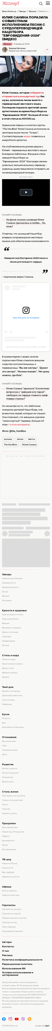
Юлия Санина (29, 445)
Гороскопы (8, 905)
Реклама (7, 955)
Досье (5, 592)
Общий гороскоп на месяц (14, 918)
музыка (8, 439)
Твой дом (7, 687)
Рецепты (6, 719)
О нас (5, 951)
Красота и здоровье (14, 610)
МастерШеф (8, 872)
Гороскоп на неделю (11, 914)
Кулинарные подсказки (13, 727)
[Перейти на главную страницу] (10, 3)
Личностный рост (10, 773)
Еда (4, 723)
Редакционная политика (17, 964)
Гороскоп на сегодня (11, 909)
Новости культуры (10, 895)
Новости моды (9, 660)
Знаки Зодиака (9, 927)
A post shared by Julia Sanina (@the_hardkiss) (26, 347)
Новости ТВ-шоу (9, 864)
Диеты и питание (10, 632)
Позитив (6, 809)
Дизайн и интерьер (11, 691)
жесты (31, 439)
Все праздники (9, 850)
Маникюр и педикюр (11, 628)
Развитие (7, 764)
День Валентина (9, 828)
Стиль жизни (10, 792)
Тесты (5, 805)
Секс (4, 746)
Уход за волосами (10, 619)
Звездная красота (10, 587)
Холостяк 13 (7, 868)
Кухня (5, 714)
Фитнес (5, 646)
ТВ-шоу (6, 859)
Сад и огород (8, 700)
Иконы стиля (8, 668)
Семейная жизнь (10, 750)
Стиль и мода (10, 655)
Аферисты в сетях (10, 877)
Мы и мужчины (9, 741)
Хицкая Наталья (17, 48)
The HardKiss (10, 445)
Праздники (9, 823)
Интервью (7, 601)
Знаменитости (9, 583)
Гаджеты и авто (9, 814)
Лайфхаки (7, 704)
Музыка (7, 44)
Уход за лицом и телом (12, 615)
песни (20, 439)
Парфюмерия (8, 641)
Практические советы (12, 664)
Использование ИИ (13, 969)
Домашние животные (12, 696)
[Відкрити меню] (48, 3)
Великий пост (8, 841)
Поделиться (47, 49)
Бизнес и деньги (9, 769)
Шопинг (5, 677)
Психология (7, 777)
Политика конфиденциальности (22, 960)
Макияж (5, 623)
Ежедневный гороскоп (12, 931)
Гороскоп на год (9, 923)
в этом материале (20, 425)
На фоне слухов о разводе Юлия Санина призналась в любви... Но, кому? (26, 223)
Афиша (6, 887)
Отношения (9, 737)
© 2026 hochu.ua (10, 1026)
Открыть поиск (41, 4)
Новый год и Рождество (13, 832)
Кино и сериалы (9, 891)
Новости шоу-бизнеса (12, 579)
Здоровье (6, 637)
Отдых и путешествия (12, 800)
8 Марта (6, 836)
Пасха (5, 845)
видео (27, 136)
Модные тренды (10, 673)
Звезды (6, 574)
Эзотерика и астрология (13, 796)
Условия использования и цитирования (17, 974)
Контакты (8, 946)
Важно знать (8, 782)
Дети (4, 755)
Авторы (7, 942)
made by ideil (42, 1026)
